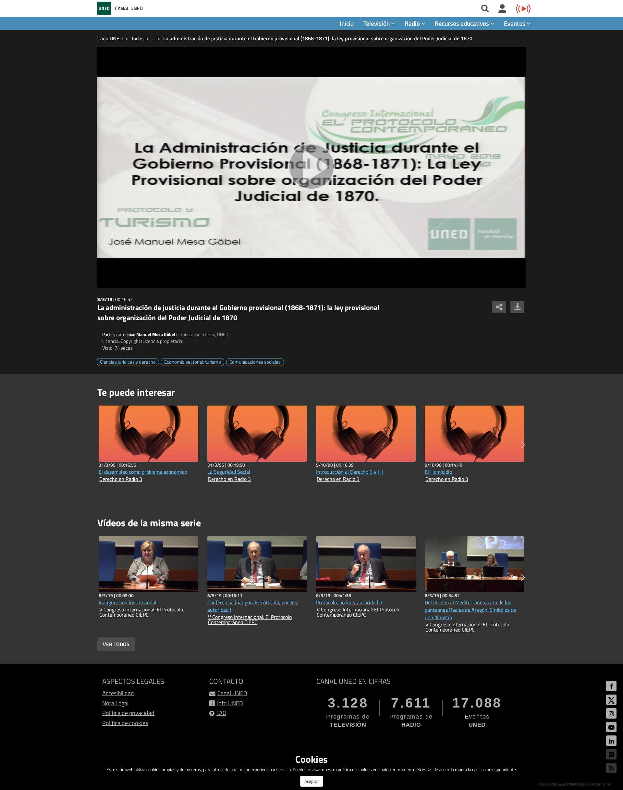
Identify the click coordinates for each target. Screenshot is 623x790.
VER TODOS (116, 644)
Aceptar (311, 781)
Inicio (347, 23)
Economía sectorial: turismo (192, 362)
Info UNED (230, 703)
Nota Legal (115, 703)
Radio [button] (413, 23)
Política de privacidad (128, 712)
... (153, 38)
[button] (523, 445)
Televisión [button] (377, 23)
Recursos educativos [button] (462, 23)
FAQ (221, 712)
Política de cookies (125, 723)
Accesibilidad (118, 693)
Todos (137, 38)
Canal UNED (232, 693)
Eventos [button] (515, 23)
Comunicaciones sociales (255, 362)
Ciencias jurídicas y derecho (128, 362)
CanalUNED (110, 38)
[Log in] (502, 9)
